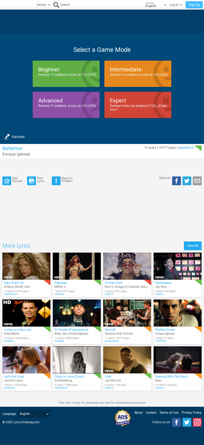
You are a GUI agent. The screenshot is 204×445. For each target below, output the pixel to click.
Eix (119, 380)
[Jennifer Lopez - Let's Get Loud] (26, 359)
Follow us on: (161, 422)
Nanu (158, 380)
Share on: (165, 177)
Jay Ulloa (161, 286)
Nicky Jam (60, 333)
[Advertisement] (102, 22)
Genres (42, 5)
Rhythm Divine (165, 330)
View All (192, 246)
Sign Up (194, 5)
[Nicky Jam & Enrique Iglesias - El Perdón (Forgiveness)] (77, 313)
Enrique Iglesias (16, 154)
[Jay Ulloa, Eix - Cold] (127, 359)
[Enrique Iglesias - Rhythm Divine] (178, 313)
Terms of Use (169, 412)
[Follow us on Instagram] (197, 422)
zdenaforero (11, 294)
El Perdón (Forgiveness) (71, 330)
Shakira (9, 286)
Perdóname (163, 283)
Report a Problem (67, 179)
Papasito (60, 283)
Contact (151, 412)
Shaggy (119, 286)
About (138, 412)
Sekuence (147, 286)
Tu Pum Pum (113, 283)
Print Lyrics (40, 179)
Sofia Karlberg (63, 380)
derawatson (61, 387)
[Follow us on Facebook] (176, 422)
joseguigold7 (112, 341)
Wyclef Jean (22, 286)
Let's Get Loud (14, 376)
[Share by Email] (197, 180)
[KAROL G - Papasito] (77, 266)
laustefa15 (186, 148)
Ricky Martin (11, 333)
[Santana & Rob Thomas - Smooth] (127, 313)
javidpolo (9, 341)
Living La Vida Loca (17, 330)
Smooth (110, 330)
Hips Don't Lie (14, 283)
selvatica (59, 294)
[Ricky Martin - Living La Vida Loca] (26, 313)
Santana (110, 333)
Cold (108, 376)
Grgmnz (109, 294)
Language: (9, 414)
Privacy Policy (192, 412)
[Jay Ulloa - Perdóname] (178, 266)
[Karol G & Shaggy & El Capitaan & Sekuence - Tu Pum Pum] (127, 266)
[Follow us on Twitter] (186, 422)
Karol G (109, 286)
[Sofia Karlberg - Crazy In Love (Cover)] (77, 359)
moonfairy (160, 341)
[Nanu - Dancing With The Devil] (178, 359)
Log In (174, 5)
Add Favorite (17, 179)
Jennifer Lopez (13, 380)
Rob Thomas (125, 333)
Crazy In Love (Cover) (69, 376)
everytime (9, 387)
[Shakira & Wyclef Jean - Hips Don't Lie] (26, 266)
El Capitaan (132, 286)
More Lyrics (16, 245)
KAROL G (60, 286)
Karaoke (18, 137)
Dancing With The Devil (171, 376)
